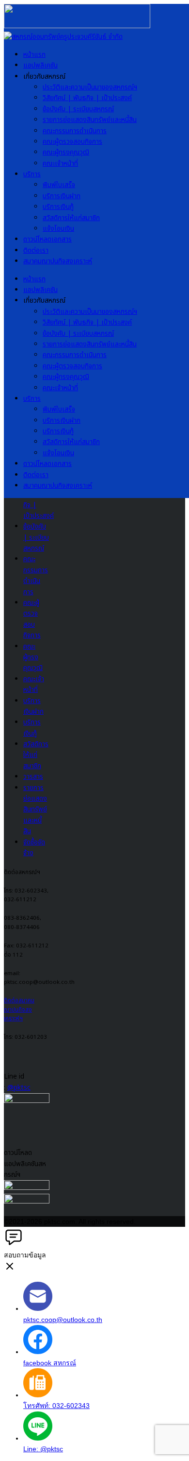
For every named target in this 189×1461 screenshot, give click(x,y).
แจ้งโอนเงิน (58, 228)
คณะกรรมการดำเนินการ (75, 131)
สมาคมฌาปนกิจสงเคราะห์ (57, 261)
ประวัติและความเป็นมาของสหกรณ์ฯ (90, 87)
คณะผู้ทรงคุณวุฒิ (66, 152)
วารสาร (33, 777)
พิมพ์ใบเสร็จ (59, 185)
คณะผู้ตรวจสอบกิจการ (72, 142)
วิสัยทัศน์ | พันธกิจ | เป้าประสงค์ (87, 98)
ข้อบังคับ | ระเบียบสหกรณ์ (78, 109)
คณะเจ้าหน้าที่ (60, 163)
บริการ (32, 174)
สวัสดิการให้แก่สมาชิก (71, 218)
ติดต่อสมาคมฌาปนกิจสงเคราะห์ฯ (19, 1010)
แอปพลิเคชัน (40, 65)
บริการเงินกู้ (58, 207)
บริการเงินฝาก (61, 196)
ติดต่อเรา (35, 250)
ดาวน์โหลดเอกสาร (47, 239)
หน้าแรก (34, 55)
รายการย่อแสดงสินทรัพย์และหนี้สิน (90, 120)
